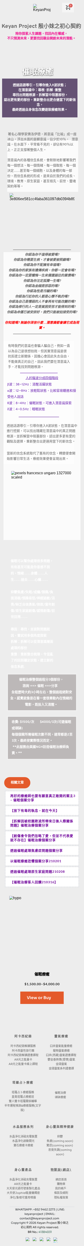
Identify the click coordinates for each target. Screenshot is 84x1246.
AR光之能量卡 (23, 1059)
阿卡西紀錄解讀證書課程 (23, 1055)
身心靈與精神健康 (60, 1127)
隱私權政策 (61, 1197)
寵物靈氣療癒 (61, 1050)
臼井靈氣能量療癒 (61, 1046)
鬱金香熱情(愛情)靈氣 (61, 1059)
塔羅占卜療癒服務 (23, 1092)
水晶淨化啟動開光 (23, 1141)
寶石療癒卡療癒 (23, 1145)
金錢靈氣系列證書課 (61, 1068)
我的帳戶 (61, 1188)
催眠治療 (60, 1092)
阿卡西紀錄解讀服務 (23, 1046)
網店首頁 (61, 1179)
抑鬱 (60, 1136)
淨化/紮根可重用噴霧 (23, 1197)
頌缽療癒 (60, 1097)
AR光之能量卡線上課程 (23, 1064)
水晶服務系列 (23, 1127)
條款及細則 (61, 1193)
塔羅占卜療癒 (22, 1083)
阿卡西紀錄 (23, 1036)
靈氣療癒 (61, 1036)
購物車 (61, 1184)
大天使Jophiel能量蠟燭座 (23, 1193)
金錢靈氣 (61, 1064)
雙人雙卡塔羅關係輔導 (23, 1101)
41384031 (45, 1232)
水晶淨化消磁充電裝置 (23, 1136)
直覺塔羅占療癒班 (23, 1096)
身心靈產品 (23, 1170)
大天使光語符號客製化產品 (23, 1188)
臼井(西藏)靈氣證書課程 (61, 1055)
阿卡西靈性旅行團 (23, 1050)
